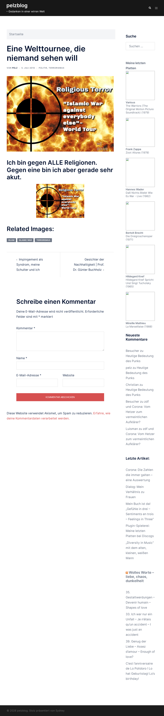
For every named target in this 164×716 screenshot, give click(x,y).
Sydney (60, 710)
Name (21, 358)
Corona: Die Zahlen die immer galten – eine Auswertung (139, 475)
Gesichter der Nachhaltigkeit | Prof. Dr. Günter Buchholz (88, 265)
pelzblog (17, 5)
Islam (11, 240)
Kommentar (25, 328)
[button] (149, 8)
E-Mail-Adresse (28, 375)
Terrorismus (56, 68)
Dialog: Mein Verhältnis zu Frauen (135, 492)
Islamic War (25, 240)
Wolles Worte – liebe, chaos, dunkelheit (140, 576)
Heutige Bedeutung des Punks (137, 373)
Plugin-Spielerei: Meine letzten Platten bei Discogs (140, 531)
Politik (43, 68)
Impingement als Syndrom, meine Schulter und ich (29, 265)
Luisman (132, 429)
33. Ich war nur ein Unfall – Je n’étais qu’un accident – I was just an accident (139, 624)
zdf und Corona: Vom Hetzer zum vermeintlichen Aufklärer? (138, 412)
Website (68, 375)
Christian (132, 385)
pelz (15, 68)
